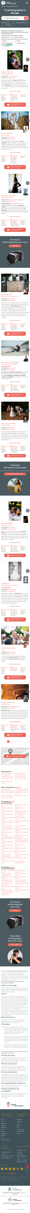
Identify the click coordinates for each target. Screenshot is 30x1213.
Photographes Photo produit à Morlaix (21, 821)
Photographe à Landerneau (7, 792)
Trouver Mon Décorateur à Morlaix (10, 1203)
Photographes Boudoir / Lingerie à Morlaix (20, 861)
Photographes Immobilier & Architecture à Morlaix (21, 811)
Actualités (19, 1152)
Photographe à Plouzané (7, 795)
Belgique (19, 1119)
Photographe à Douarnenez (7, 790)
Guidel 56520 (12, 652)
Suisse (18, 1133)
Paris (2, 1119)
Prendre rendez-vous (15, 474)
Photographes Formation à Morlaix (21, 877)
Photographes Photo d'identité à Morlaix (6, 855)
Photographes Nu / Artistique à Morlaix (22, 829)
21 (18, 741)
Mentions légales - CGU (22, 1157)
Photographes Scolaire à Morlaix (20, 852)
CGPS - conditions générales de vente (22, 1161)
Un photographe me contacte (6, 1153)
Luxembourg (20, 1129)
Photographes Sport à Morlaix (20, 845)
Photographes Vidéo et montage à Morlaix (6, 874)
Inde (18, 1123)
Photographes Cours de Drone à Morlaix (6, 883)
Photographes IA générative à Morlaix (8, 887)
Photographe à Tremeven (7, 773)
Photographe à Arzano (20, 776)
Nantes (3, 1131)
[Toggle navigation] (27, 2)
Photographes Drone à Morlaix (20, 874)
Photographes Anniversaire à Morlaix (8, 839)
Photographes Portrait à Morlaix (20, 826)
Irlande (19, 1125)
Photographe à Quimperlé (7, 797)
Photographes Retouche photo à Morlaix (20, 871)
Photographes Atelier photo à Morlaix (22, 883)
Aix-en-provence (5, 1139)
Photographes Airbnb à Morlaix (20, 818)
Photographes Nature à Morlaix (20, 848)
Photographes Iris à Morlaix (21, 857)
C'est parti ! (15, 944)
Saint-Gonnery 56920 (14, 706)
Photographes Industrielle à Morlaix (21, 842)
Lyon (2, 1121)
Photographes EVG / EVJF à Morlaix (7, 861)
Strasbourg (4, 1133)
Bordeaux (3, 1127)
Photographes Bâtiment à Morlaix (7, 815)
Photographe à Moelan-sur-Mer (21, 778)
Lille (2, 1137)
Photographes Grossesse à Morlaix (21, 805)
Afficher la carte (16, 756)
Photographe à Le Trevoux (7, 776)
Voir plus (8, 24)
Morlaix (12, 801)
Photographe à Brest (6, 789)
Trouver (15, 246)
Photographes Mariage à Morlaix (7, 805)
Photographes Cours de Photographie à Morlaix (6, 880)
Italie (18, 1127)
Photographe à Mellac (20, 773)
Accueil (3, 6)
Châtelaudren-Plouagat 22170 (16, 199)
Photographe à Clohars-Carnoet (7, 781)
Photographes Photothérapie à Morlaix (22, 855)
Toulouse (3, 1125)
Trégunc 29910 (12, 589)
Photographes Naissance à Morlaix (7, 808)
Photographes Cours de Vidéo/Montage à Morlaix (21, 880)
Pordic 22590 (12, 298)
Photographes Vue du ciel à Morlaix (7, 848)
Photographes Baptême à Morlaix (7, 842)
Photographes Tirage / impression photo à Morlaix (7, 890)
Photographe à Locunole (7, 778)
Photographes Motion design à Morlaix (8, 877)
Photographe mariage (7, 1156)
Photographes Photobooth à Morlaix (21, 890)
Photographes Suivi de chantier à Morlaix (20, 815)
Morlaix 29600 (11, 77)
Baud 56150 (12, 427)
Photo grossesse (5, 1158)
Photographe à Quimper (21, 795)
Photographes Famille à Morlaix (20, 808)
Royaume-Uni (20, 1131)
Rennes (3, 1135)
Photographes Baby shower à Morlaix (8, 858)
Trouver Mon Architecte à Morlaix (10, 1193)
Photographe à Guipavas (21, 790)
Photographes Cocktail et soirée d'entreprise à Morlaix (21, 839)
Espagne (19, 1121)
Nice (2, 1129)
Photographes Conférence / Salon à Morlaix (21, 835)
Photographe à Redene (20, 774)
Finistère (11, 37)
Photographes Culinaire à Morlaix (7, 832)
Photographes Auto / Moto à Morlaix (8, 852)
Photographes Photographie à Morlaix (8, 871)
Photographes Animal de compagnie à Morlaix (7, 826)
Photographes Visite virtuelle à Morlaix (8, 818)
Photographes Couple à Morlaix (6, 811)
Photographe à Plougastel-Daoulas (21, 792)
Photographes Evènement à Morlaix (21, 832)
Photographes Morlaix (12, 6)
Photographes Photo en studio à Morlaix (6, 893)
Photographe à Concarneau (21, 789)
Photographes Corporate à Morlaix (7, 845)
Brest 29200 (12, 137)
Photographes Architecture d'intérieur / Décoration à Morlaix (7, 822)
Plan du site (20, 1154)
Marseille (3, 1123)
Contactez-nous (21, 1150)
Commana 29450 (13, 76)
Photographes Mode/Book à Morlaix (7, 829)
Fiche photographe (15, 91)
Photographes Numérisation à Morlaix (21, 887)
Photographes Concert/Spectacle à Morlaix (8, 835)
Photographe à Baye (6, 774)
